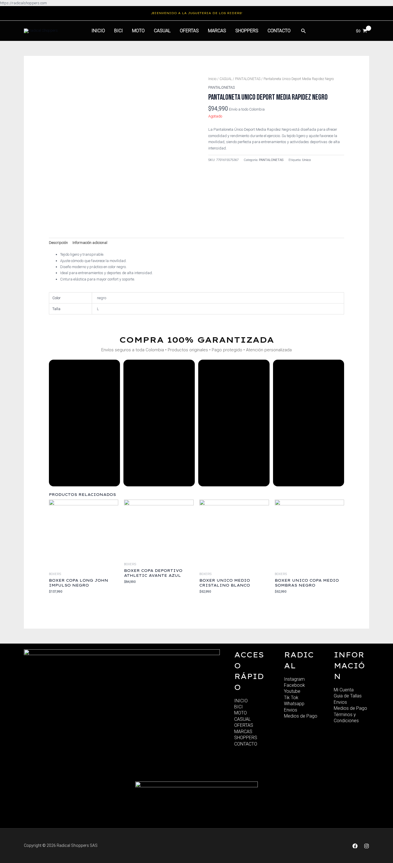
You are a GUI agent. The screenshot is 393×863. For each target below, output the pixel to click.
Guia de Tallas (348, 696)
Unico (306, 160)
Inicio (98, 30)
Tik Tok (291, 697)
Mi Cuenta (344, 690)
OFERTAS (243, 725)
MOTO (138, 30)
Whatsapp (294, 703)
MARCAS (217, 30)
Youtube (292, 691)
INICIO (241, 700)
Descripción (58, 242)
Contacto (279, 30)
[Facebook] (355, 846)
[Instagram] (366, 846)
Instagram (294, 679)
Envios (290, 710)
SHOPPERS (246, 30)
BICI (118, 30)
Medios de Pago (300, 716)
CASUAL (162, 30)
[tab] (58, 243)
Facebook (294, 685)
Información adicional (90, 242)
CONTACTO (245, 744)
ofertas (189, 30)
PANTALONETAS (247, 79)
